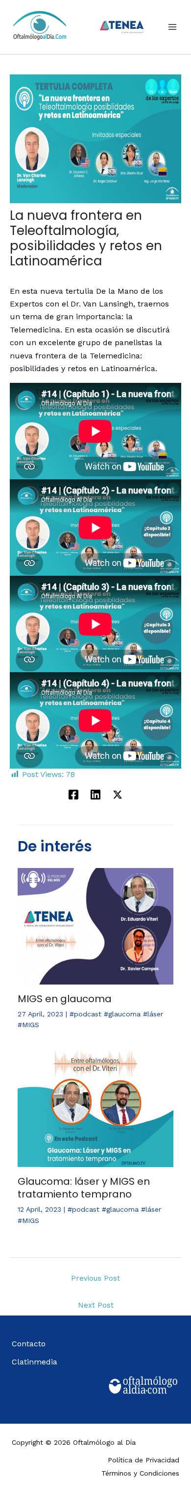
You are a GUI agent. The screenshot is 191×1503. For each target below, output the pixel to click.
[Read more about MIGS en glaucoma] (95, 925)
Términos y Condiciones (140, 1473)
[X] (117, 794)
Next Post (96, 1305)
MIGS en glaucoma (65, 999)
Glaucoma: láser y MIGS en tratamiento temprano (84, 1187)
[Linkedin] (95, 794)
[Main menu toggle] (172, 27)
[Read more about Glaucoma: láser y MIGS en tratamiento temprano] (95, 1108)
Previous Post (95, 1278)
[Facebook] (73, 794)
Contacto (29, 1343)
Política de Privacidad (143, 1460)
